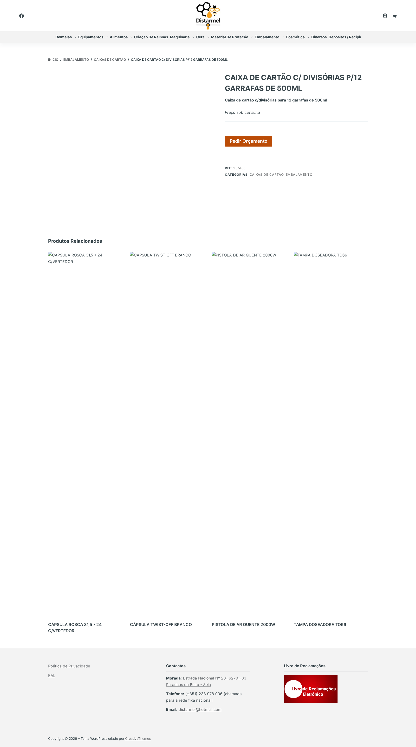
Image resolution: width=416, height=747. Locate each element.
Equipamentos (90, 37)
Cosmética (295, 37)
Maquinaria (180, 37)
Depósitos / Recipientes (349, 37)
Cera (200, 37)
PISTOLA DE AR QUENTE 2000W (243, 624)
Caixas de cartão (267, 174)
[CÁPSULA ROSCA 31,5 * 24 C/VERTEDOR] (85, 432)
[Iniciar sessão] (385, 15)
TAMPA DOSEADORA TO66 (320, 624)
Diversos (319, 37)
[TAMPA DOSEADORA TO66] (331, 432)
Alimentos (119, 37)
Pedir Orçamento (248, 141)
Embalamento (267, 37)
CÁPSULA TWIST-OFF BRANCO (161, 624)
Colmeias (63, 37)
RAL (51, 675)
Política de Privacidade (69, 666)
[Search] (372, 15)
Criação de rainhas (151, 37)
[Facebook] (21, 15)
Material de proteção (229, 37)
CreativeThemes (138, 738)
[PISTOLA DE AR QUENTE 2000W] (249, 432)
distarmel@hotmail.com (200, 709)
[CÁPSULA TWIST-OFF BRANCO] (167, 432)
